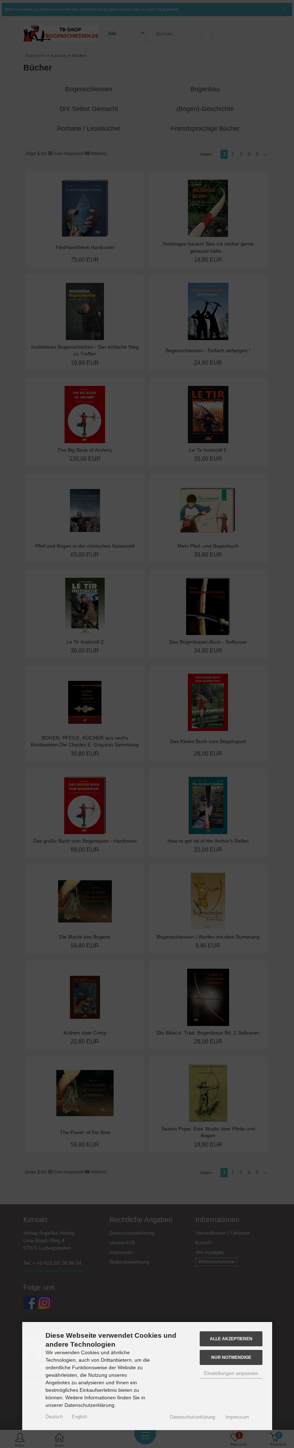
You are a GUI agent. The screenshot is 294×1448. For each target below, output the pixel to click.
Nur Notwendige (231, 1357)
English (79, 1416)
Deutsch (54, 1416)
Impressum (237, 1417)
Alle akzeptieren (231, 1338)
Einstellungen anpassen (231, 1373)
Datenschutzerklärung (192, 1417)
